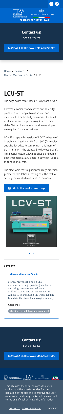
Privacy (14, 408)
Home (7, 71)
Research (20, 71)
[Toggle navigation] (6, 15)
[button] (29, 253)
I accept (52, 408)
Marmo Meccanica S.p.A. (18, 75)
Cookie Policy (31, 408)
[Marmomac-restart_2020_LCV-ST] (31, 221)
